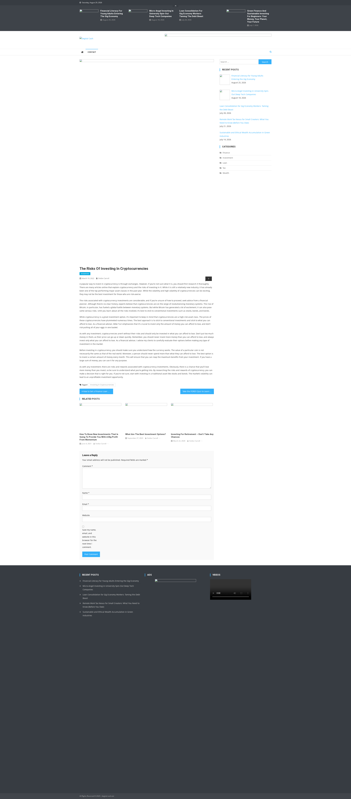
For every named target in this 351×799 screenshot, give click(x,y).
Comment (87, 466)
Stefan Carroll (103, 278)
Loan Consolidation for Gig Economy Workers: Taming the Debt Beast (191, 14)
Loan (225, 163)
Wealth (226, 173)
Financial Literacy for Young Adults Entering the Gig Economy (111, 14)
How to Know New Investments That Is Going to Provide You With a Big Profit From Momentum (99, 437)
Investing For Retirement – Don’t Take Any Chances (192, 435)
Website (86, 515)
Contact (92, 52)
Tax (224, 168)
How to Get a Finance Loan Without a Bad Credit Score (98, 391)
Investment (85, 274)
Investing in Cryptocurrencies (102, 384)
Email (85, 504)
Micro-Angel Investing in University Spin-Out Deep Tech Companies (161, 14)
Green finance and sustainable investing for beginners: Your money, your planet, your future (258, 16)
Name (85, 493)
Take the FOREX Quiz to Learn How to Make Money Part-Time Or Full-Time (198, 391)
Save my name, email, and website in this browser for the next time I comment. (89, 538)
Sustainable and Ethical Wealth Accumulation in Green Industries (108, 614)
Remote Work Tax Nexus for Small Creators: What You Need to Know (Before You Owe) (111, 605)
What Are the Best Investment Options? (145, 434)
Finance (226, 152)
